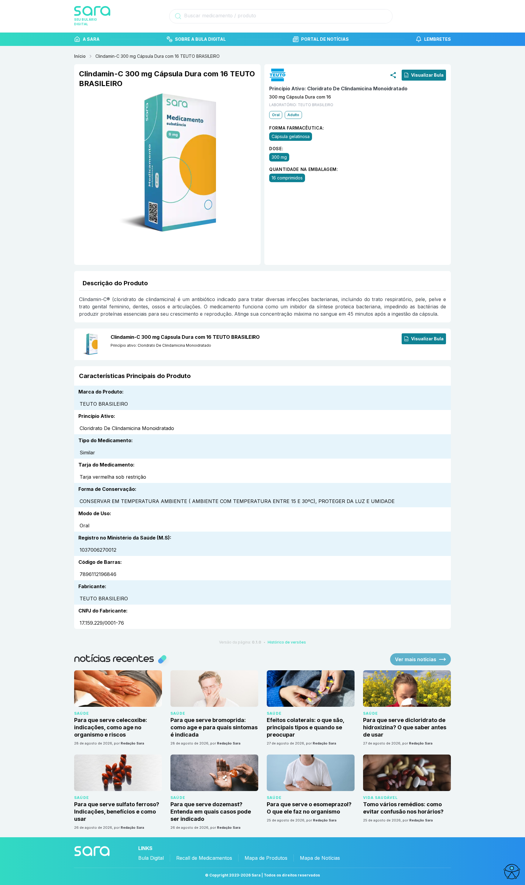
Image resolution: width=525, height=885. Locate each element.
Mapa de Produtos (266, 858)
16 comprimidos (287, 177)
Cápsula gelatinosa (291, 136)
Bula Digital (151, 858)
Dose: (276, 148)
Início (80, 56)
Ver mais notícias (415, 659)
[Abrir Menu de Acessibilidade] (511, 871)
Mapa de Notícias (320, 858)
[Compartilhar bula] (393, 74)
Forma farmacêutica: (296, 127)
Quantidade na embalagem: (303, 169)
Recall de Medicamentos (204, 858)
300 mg (279, 157)
